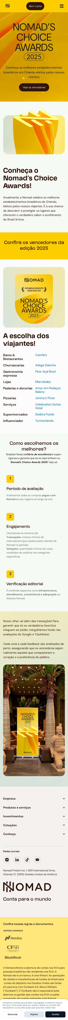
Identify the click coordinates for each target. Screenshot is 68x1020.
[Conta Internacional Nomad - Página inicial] (7, 6)
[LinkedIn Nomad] (17, 860)
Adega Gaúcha (45, 365)
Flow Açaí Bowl (45, 372)
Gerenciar (13, 1014)
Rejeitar (34, 1014)
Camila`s (41, 355)
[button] (62, 6)
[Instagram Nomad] (7, 860)
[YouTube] (37, 860)
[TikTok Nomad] (27, 860)
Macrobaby (43, 382)
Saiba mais (50, 1007)
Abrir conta (35, 6)
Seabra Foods (44, 414)
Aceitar (55, 1014)
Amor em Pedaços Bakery (48, 390)
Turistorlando (44, 421)
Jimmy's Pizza (45, 398)
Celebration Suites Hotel (48, 406)
